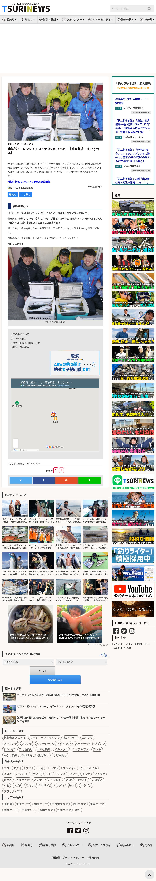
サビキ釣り (60, 755)
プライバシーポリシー (73, 857)
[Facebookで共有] (44, 480)
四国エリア (46, 810)
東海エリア (97, 804)
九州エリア (64, 810)
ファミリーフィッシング (45, 737)
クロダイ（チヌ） (76, 779)
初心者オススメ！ (15, 737)
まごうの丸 (56, 172)
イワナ (86, 773)
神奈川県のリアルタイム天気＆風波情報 (29, 181)
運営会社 (56, 857)
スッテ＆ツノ (80, 749)
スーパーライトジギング (90, 743)
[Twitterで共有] (21, 480)
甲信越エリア (60, 804)
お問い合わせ (93, 857)
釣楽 (87, 163)
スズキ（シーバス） (16, 773)
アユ (47, 773)
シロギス (97, 779)
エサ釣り (26, 194)
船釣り (12, 194)
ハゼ (6, 785)
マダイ (17, 768)
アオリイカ (23, 779)
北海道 (8, 804)
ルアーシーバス (46, 743)
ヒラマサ (53, 768)
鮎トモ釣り (71, 737)
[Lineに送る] (89, 480)
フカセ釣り (26, 749)
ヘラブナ (86, 785)
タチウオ (99, 773)
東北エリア (23, 804)
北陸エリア (79, 804)
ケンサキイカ (89, 768)
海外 (78, 810)
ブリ (28, 768)
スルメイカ (69, 768)
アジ (6, 768)
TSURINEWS (76, 864)
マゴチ (17, 785)
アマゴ (74, 773)
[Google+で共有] (66, 480)
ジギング (9, 749)
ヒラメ (8, 779)
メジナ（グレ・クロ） (47, 779)
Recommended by (95, 645)
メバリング (11, 743)
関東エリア (41, 804)
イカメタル (61, 749)
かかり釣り (11, 755)
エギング (87, 737)
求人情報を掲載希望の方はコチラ (133, 88)
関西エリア (11, 810)
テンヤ (97, 749)
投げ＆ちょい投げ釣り (35, 755)
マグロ (60, 785)
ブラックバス (12, 791)
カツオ (72, 785)
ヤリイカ (46, 785)
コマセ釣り (43, 749)
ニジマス (60, 773)
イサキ (39, 768)
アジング (27, 743)
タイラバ (65, 743)
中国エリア (28, 810)
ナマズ (37, 773)
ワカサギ (31, 785)
